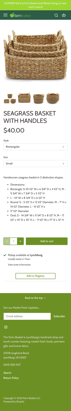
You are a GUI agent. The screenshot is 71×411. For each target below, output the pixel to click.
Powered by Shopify (13, 401)
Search (7, 372)
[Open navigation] (5, 15)
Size (5, 157)
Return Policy (11, 378)
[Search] (56, 15)
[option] (9, 98)
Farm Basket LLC (31, 398)
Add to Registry (35, 275)
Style (6, 140)
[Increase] (20, 241)
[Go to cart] (64, 15)
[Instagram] (5, 327)
